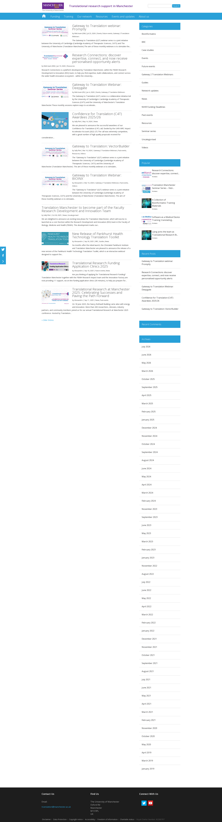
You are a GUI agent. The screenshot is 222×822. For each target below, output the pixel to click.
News (96, 121)
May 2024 (146, 476)
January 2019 (148, 768)
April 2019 (146, 752)
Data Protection (60, 819)
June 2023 (146, 525)
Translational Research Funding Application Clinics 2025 (96, 265)
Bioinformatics (149, 33)
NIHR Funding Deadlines (153, 107)
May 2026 (146, 362)
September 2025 (150, 387)
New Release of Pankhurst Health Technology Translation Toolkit (97, 235)
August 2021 (148, 671)
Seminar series (149, 131)
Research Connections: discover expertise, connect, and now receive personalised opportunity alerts (99, 58)
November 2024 (149, 436)
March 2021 (147, 712)
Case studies (148, 50)
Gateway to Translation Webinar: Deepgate (96, 86)
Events (99, 33)
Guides (101, 241)
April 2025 (146, 395)
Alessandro (78, 183)
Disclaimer (46, 819)
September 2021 (150, 663)
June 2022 (146, 590)
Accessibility (90, 819)
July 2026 (146, 346)
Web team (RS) (79, 92)
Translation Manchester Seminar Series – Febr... (163, 186)
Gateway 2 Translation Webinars (113, 92)
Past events (122, 150)
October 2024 (148, 444)
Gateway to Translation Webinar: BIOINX (96, 177)
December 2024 (149, 427)
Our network (84, 16)
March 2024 (147, 492)
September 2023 (150, 517)
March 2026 (147, 371)
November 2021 (149, 647)
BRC (96, 241)
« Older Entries (48, 320)
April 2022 (146, 606)
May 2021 (146, 695)
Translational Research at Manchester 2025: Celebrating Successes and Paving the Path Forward (101, 292)
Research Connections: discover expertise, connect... (165, 172)
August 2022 (148, 574)
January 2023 (148, 557)
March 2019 (147, 760)
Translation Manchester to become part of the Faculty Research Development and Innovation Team (83, 209)
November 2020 (149, 728)
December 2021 (149, 638)
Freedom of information (107, 819)
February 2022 (149, 622)
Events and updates (123, 16)
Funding (55, 16)
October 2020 (148, 736)
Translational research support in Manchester (44, 15)
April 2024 (146, 484)
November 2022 (149, 565)
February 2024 (149, 500)
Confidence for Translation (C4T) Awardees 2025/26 (97, 115)
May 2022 (146, 598)
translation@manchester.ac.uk (56, 806)
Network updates (150, 90)
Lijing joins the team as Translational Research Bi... (165, 233)
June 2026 (146, 354)
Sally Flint (77, 121)
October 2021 (148, 655)
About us (144, 16)
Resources (102, 16)
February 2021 (149, 720)
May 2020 (146, 744)
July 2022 (146, 582)
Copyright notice (76, 819)
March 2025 (147, 403)
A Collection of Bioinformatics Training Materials (163, 202)
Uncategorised (73, 215)
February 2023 (149, 549)
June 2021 (146, 687)
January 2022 (148, 630)
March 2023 (147, 541)
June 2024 (146, 468)
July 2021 (146, 679)
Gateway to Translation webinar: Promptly (96, 27)
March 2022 (147, 614)
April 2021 (146, 703)
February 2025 (149, 411)
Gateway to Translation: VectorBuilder (101, 146)
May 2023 (146, 533)
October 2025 (148, 379)
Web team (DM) (80, 33)
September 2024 (150, 452)
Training (68, 16)
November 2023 (149, 509)
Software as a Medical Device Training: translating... (166, 219)
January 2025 (148, 419)
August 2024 (148, 460)
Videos (83, 154)
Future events (107, 33)
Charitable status (127, 819)
